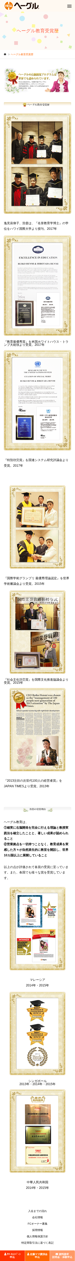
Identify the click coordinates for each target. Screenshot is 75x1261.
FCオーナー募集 (38, 1223)
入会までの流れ (37, 1211)
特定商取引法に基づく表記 (37, 1242)
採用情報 (37, 1230)
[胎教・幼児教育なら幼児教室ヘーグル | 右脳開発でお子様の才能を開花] (22, 6)
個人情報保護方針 (37, 1236)
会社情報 (37, 1217)
